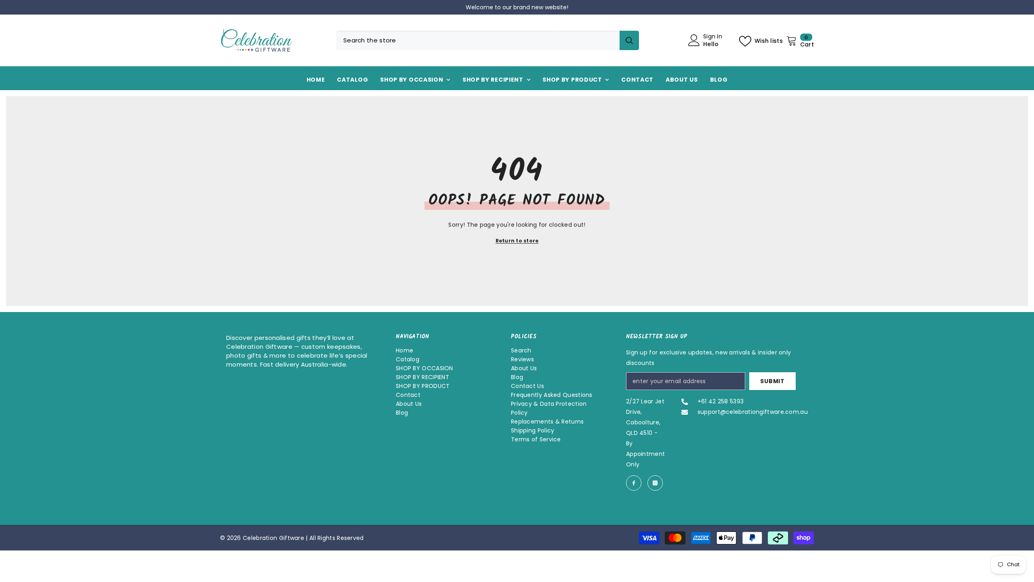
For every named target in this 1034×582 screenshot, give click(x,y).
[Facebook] (633, 483)
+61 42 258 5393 (721, 401)
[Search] (487, 40)
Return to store (517, 240)
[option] (717, 7)
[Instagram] (655, 483)
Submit (772, 381)
